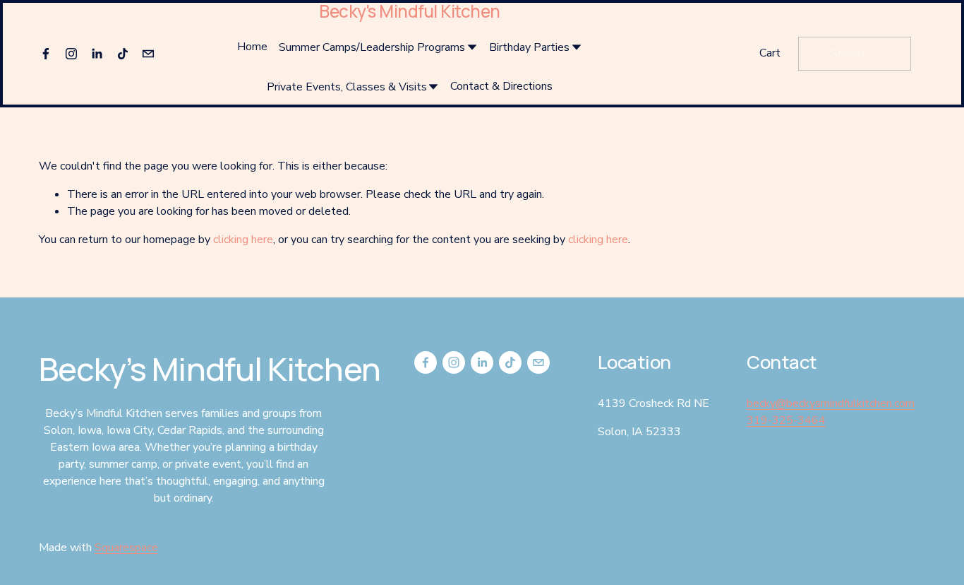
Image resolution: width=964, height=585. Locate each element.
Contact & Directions (501, 86)
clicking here (243, 239)
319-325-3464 (786, 420)
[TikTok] (123, 54)
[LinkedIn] (97, 54)
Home (252, 46)
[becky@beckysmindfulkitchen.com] (148, 54)
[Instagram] (71, 54)
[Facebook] (46, 54)
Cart (770, 53)
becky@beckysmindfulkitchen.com (831, 403)
